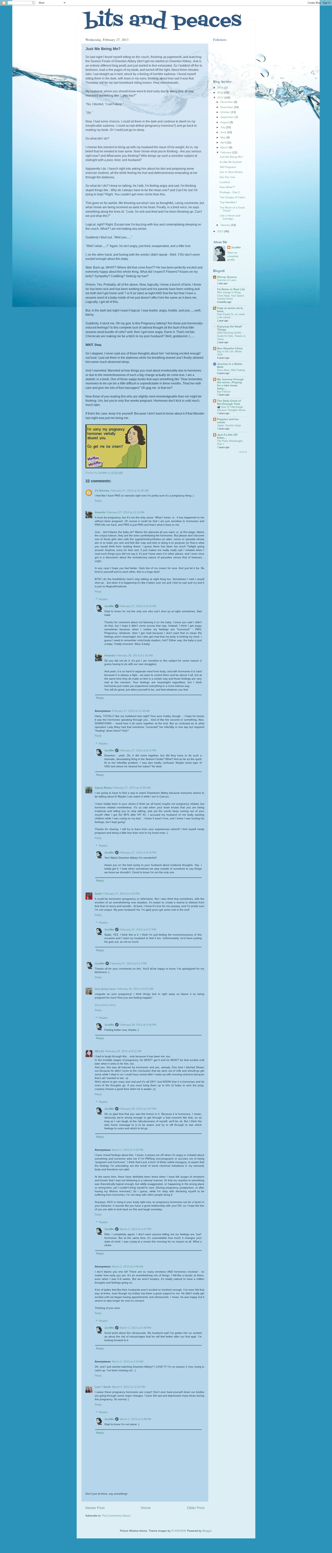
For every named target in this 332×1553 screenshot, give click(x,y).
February (226, 152)
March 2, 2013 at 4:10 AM (127, 1361)
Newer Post (95, 1508)
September (227, 117)
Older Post (195, 1508)
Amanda (100, 512)
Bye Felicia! (223, 391)
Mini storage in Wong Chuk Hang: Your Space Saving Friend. (230, 295)
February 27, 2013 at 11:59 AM (132, 787)
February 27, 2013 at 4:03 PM (121, 893)
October (225, 112)
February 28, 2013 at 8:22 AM (123, 1051)
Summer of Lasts (226, 280)
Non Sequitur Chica (230, 348)
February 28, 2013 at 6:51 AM (135, 988)
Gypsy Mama (103, 787)
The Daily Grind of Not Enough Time (229, 402)
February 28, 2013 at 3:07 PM (138, 1108)
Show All (243, 452)
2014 (220, 92)
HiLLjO (99, 1051)
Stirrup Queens (227, 277)
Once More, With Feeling (231, 370)
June (223, 132)
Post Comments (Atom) (116, 1515)
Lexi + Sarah (103, 1386)
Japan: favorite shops (229, 425)
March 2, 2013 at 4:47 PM (135, 1229)
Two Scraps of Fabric (232, 197)
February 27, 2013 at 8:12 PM (138, 750)
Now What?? (227, 187)
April (223, 142)
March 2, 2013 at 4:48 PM (135, 1327)
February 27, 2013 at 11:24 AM (125, 512)
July (223, 127)
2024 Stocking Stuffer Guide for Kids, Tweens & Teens (231, 335)
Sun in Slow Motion (231, 172)
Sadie (98, 893)
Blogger (207, 1530)
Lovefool (225, 182)
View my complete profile (232, 256)
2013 (220, 97)
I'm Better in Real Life (231, 289)
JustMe (109, 606)
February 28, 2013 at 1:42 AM (134, 655)
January (225, 225)
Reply (98, 500)
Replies (103, 599)
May (223, 137)
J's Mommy (102, 490)
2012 (220, 231)
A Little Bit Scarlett (231, 162)
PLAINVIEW (178, 1530)
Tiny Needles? (228, 202)
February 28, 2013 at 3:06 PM (138, 1024)
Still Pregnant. (228, 167)
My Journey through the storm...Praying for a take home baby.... (230, 384)
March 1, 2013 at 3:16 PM (127, 1149)
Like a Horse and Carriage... (230, 217)
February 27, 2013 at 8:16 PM (138, 852)
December (227, 102)
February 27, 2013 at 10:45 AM (129, 490)
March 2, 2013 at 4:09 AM (127, 1266)
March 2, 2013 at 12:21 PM (128, 1386)
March (224, 147)
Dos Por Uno (227, 177)
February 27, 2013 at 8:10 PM (138, 606)
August (225, 122)
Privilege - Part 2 (230, 192)
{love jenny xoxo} (105, 1005)
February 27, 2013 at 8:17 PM (138, 929)
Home (146, 1508)
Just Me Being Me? (231, 156)
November (227, 107)
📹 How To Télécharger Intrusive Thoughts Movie (231, 409)
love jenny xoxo (105, 988)
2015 (220, 87)
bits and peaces (162, 21)
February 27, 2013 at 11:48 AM (131, 711)
